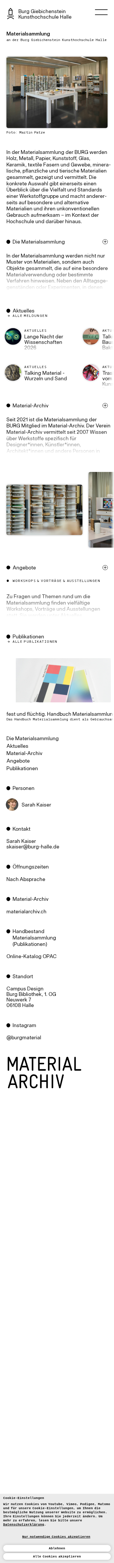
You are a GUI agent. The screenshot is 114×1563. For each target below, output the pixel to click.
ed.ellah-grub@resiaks (32, 847)
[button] (58, 272)
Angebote (18, 761)
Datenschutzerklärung (23, 1524)
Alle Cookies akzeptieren (57, 1556)
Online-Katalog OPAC (31, 956)
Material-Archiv (24, 753)
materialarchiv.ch (26, 912)
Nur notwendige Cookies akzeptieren (56, 1537)
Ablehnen (57, 1548)
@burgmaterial (23, 1038)
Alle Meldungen (30, 315)
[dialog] (57, 1528)
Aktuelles (71, 615)
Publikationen (22, 768)
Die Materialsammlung (32, 738)
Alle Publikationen (35, 641)
